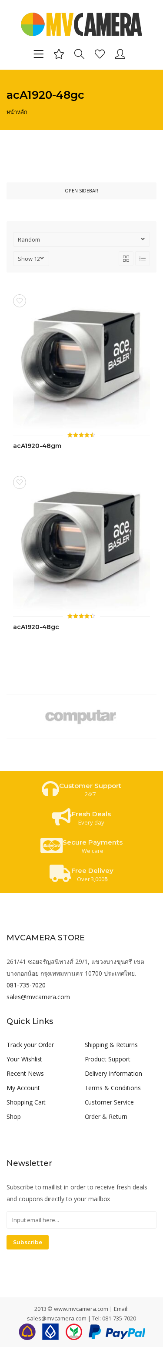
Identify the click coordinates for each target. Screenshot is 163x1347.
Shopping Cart (26, 1102)
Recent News (25, 1073)
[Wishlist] (100, 53)
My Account (23, 1088)
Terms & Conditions (113, 1088)
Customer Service (109, 1102)
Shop (14, 1116)
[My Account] (120, 53)
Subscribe (27, 1242)
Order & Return (106, 1116)
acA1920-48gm (37, 446)
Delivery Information (113, 1073)
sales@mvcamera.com (38, 997)
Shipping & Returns (111, 1045)
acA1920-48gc (36, 627)
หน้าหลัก (17, 112)
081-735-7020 (26, 985)
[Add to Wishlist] (19, 300)
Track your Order (30, 1045)
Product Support (107, 1059)
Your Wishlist (24, 1059)
